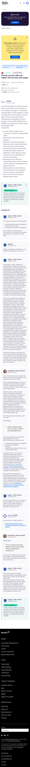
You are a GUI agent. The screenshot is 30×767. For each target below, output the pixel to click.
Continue (15, 22)
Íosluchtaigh (5, 664)
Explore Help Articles (7, 654)
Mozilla (5, 632)
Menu (24, 3)
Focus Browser (5, 675)
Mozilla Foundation (14, 741)
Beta (2, 688)
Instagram (7, 735)
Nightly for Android (7, 697)
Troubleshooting (13, 88)
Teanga (3, 727)
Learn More (15, 57)
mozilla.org (4, 753)
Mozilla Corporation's (11, 739)
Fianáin (3, 761)
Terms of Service (6, 756)
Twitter (3, 649)
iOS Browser (5, 673)
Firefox (5, 9)
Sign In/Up (4, 706)
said (9, 420)
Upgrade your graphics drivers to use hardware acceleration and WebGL (13, 485)
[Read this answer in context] (26, 185)
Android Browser (6, 670)
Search (20, 3)
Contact (3, 764)
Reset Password (6, 712)
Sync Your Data (6, 715)
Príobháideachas (6, 759)
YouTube (4, 735)
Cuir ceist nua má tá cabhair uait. (21, 66)
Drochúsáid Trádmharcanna (9, 643)
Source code (5, 646)
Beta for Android (6, 691)
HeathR (8, 101)
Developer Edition (6, 685)
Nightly (3, 694)
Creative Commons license (12, 748)
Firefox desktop (6, 667)
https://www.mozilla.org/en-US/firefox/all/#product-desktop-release (15, 525)
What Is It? (4, 709)
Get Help (4, 718)
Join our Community (7, 651)
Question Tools (5, 28)
